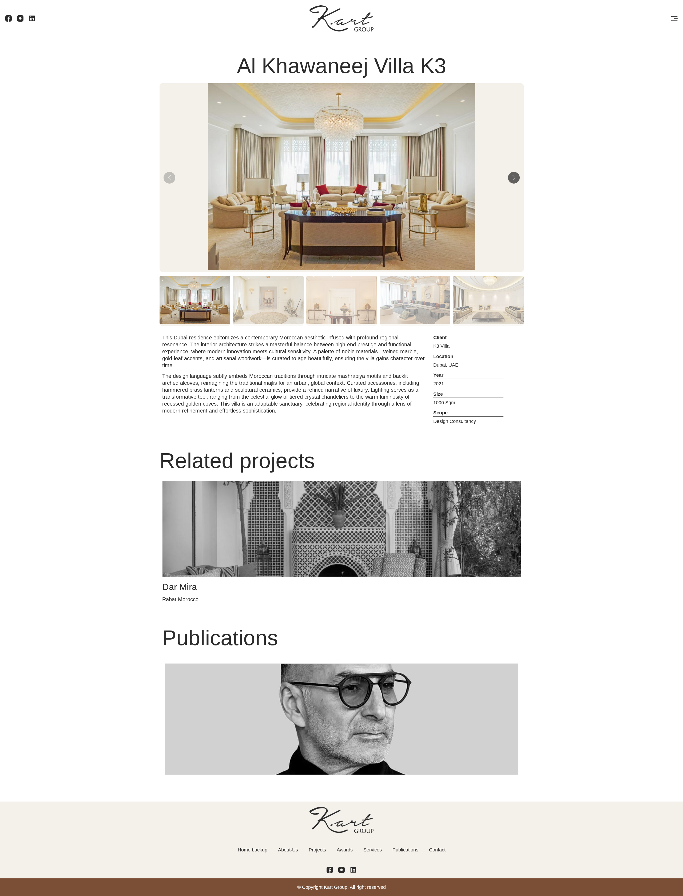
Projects (317, 850)
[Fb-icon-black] (8, 18)
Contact (437, 850)
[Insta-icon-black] (20, 18)
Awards (345, 850)
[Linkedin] (32, 18)
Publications (405, 850)
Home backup (252, 850)
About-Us (288, 850)
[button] (514, 178)
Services (372, 850)
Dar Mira (179, 587)
